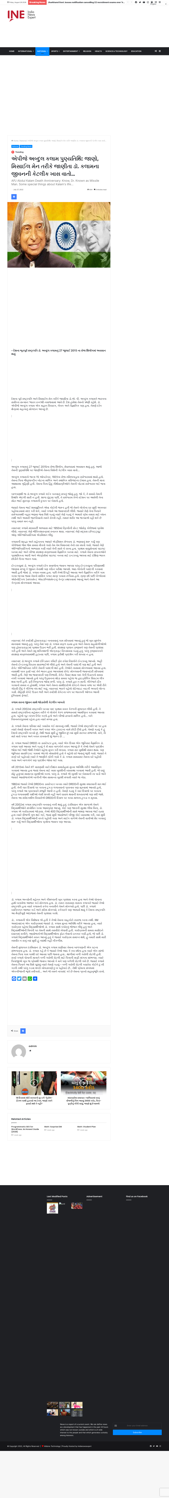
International (25, 51)
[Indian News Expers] (21, 16)
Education (136, 51)
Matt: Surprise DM (53, 1126)
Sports (54, 51)
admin (33, 1046)
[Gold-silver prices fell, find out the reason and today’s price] (64, 1412)
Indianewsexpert (84, 1446)
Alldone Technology (52, 1446)
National (41, 51)
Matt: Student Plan (86, 1126)
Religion (87, 51)
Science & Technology (116, 51)
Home (15, 141)
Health (98, 51)
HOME (11, 51)
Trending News (26, 146)
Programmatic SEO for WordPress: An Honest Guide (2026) (25, 1129)
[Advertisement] (111, 26)
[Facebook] (14, 196)
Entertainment (70, 51)
